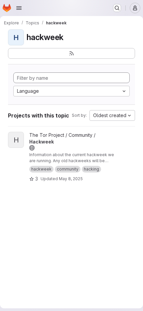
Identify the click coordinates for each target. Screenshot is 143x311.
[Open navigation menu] (19, 8)
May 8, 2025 (71, 178)
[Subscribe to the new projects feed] (71, 53)
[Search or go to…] (117, 8)
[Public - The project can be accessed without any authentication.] (32, 147)
